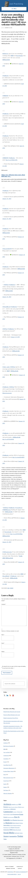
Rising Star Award (17, 829)
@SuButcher (5, 75)
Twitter (20, 836)
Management (20, 820)
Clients (19, 807)
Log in (19, 874)
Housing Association (10, 817)
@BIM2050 (5, 95)
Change (9, 807)
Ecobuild (11, 814)
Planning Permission (17, 825)
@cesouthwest (18, 507)
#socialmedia (19, 55)
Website (2, 651)
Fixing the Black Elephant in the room (11, 714)
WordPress (10, 871)
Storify (11, 588)
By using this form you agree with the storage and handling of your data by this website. (14, 667)
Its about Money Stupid (8, 771)
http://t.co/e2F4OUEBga (16, 534)
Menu (15, 8)
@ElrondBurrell (6, 306)
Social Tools (6, 780)
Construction (6, 755)
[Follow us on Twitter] (4, 695)
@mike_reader (6, 367)
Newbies (11, 825)
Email (3, 643)
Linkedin (6, 820)
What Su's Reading (7, 793)
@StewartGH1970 (7, 248)
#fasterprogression (7, 393)
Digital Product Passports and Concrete (11, 711)
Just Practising (14, 4)
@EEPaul (6, 284)
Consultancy (6, 758)
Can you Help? (6, 752)
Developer (7, 814)
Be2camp (16, 804)
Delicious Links (19, 811)
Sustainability (13, 836)
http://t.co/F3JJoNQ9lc (8, 439)
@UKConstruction (7, 552)
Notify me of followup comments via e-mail (10, 631)
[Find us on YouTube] (13, 695)
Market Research (16, 823)
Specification (16, 833)
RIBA (11, 829)
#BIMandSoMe (6, 59)
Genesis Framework (21, 871)
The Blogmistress (12, 874)
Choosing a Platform (14, 807)
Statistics (21, 833)
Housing (5, 817)
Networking (6, 825)
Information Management (8, 768)
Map (4, 823)
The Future (5, 790)
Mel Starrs (21, 823)
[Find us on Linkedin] (7, 695)
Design (4, 814)
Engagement (16, 814)
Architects (5, 742)
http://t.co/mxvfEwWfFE (18, 457)
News (4, 774)
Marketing (8, 823)
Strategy (5, 787)
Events (4, 761)
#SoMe (20, 556)
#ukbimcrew (5, 53)
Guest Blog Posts (7, 765)
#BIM (12, 55)
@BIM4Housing (6, 509)
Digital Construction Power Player (10, 718)
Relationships (6, 829)
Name (2, 634)
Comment (3, 604)
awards (13, 804)
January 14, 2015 (6, 198)
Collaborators (13, 809)
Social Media (8, 833)
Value (5, 839)
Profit (10, 827)
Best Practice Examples (8, 746)
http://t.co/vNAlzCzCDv (11, 160)
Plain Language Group (8, 777)
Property (13, 827)
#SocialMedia (5, 576)
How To (17, 817)
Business (5, 807)
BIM (8, 588)
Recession (17, 827)
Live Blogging (13, 820)
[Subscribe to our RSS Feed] (10, 695)
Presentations (5, 827)
